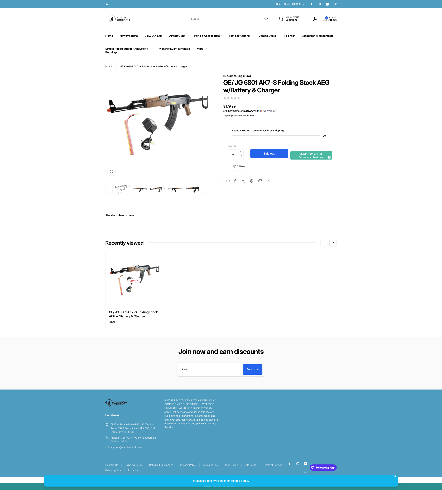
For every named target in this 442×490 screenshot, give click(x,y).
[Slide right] (205, 189)
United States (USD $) (288, 4)
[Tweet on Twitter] (243, 181)
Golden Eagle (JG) (237, 76)
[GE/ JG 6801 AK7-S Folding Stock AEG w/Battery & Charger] (134, 299)
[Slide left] (109, 189)
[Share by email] (260, 181)
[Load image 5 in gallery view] (192, 189)
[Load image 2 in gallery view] (139, 189)
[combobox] (229, 19)
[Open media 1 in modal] (157, 126)
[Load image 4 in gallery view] (174, 189)
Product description (120, 215)
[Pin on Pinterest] (251, 181)
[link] (107, 4)
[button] (221, 486)
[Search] (266, 18)
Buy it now (237, 166)
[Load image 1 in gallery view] (122, 189)
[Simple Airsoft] (116, 405)
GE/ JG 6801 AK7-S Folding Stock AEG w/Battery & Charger (133, 314)
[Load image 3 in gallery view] (157, 189)
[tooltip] (329, 157)
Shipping (227, 115)
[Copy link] (269, 181)
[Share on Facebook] (235, 181)
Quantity (232, 146)
